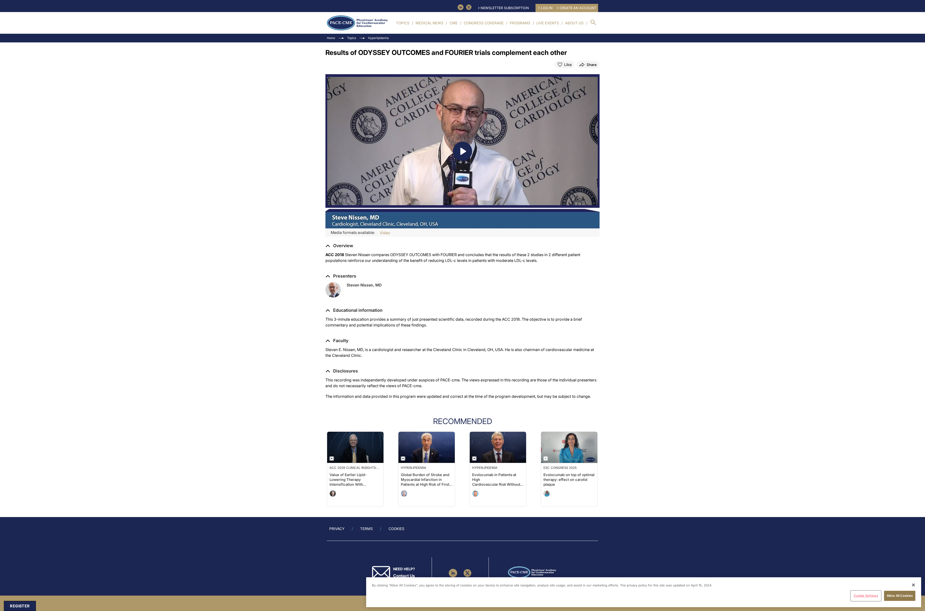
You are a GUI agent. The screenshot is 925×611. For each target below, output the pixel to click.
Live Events (547, 23)
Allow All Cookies (900, 596)
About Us (574, 23)
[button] (354, 310)
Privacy (336, 528)
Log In (547, 8)
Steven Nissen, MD (364, 285)
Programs (520, 23)
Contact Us (404, 575)
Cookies (396, 528)
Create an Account (578, 8)
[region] (643, 592)
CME (453, 23)
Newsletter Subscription (505, 8)
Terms (366, 528)
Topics (403, 23)
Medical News (429, 23)
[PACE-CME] (357, 22)
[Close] (913, 585)
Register (20, 606)
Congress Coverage (484, 23)
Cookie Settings (866, 596)
